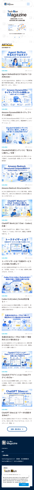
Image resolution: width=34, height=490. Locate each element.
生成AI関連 (5, 455)
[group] (17, 27)
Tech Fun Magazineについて (8, 458)
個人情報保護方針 (25, 458)
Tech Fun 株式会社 (18, 461)
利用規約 (18, 458)
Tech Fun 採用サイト (6, 461)
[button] (14, 37)
